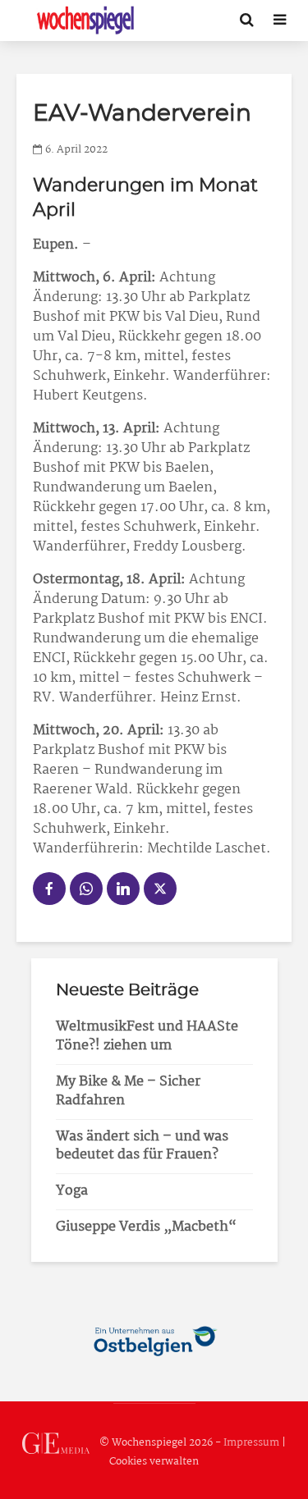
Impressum (251, 1442)
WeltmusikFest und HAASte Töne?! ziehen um (147, 1036)
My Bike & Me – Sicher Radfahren (128, 1091)
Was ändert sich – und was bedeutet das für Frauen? (142, 1146)
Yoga (72, 1191)
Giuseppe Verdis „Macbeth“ (146, 1227)
